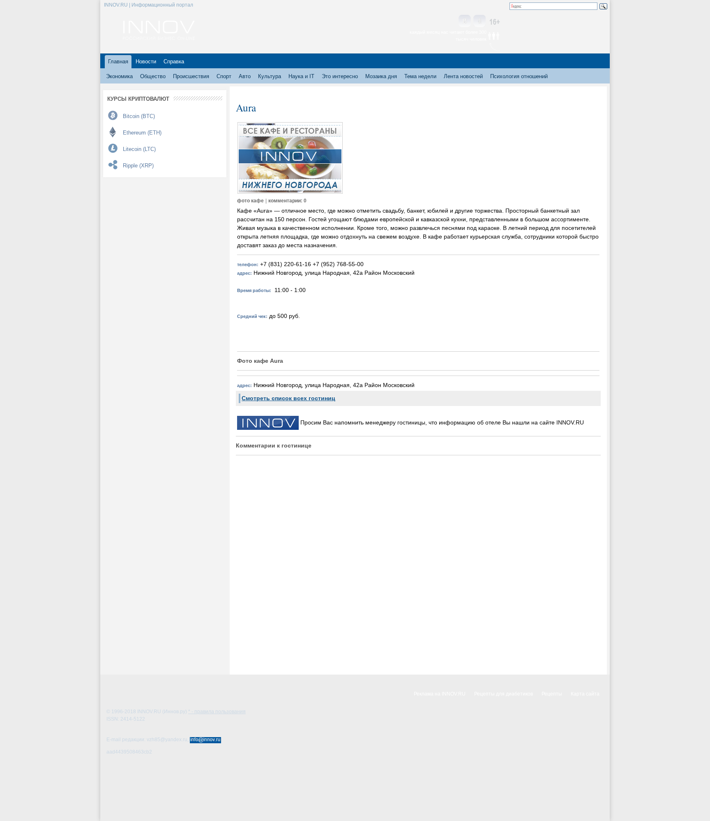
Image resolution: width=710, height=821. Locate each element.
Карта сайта (585, 694)
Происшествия (191, 76)
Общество (153, 76)
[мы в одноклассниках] (479, 21)
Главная (118, 61)
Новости (146, 61)
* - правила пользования (217, 711)
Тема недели (420, 76)
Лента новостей (463, 76)
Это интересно (340, 76)
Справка (174, 61)
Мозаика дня (381, 76)
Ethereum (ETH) (142, 133)
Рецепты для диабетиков (503, 694)
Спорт (224, 76)
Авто (245, 76)
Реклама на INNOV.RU (440, 694)
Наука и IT (301, 76)
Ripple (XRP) (138, 165)
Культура (269, 76)
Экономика (119, 76)
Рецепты (552, 694)
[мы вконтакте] (465, 21)
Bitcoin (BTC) (139, 116)
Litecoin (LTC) (139, 149)
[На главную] (159, 38)
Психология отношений (519, 76)
